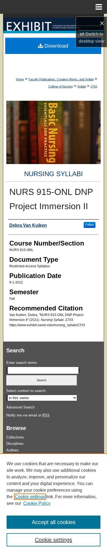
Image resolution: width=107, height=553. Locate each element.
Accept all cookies (53, 522)
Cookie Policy (36, 503)
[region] (53, 503)
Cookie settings (30, 496)
